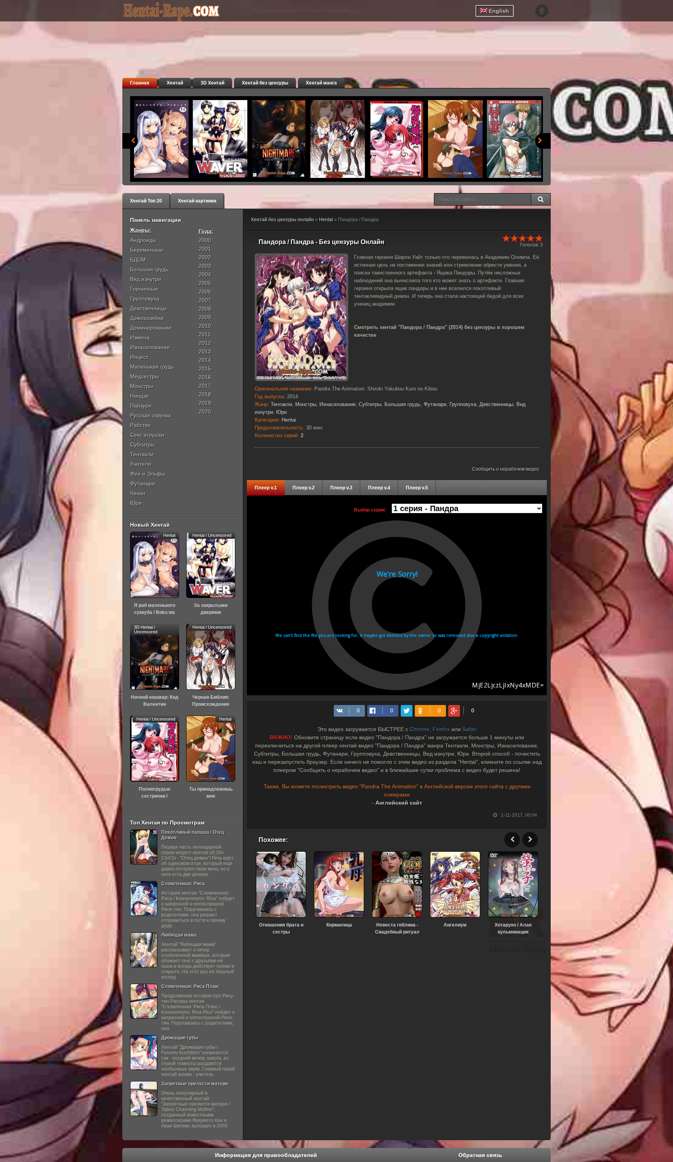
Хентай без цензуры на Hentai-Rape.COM (180, 11)
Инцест (139, 357)
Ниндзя (139, 396)
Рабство (140, 425)
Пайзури (141, 406)
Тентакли (281, 404)
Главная (139, 83)
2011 (205, 334)
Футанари (435, 404)
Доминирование (150, 328)
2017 (205, 386)
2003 (205, 266)
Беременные (146, 250)
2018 (205, 394)
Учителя (140, 464)
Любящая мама (179, 935)
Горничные (144, 289)
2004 (205, 274)
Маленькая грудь (152, 367)
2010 (205, 326)
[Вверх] (542, 11)
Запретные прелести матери (194, 1083)
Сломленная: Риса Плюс (190, 986)
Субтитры (370, 404)
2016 (205, 377)
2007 (205, 300)
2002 (205, 257)
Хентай (175, 83)
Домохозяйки (147, 318)
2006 (205, 291)
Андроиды (143, 240)
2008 (205, 309)
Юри (281, 412)
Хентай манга (321, 83)
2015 (205, 369)
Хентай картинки (197, 201)
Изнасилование (337, 404)
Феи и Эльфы (147, 474)
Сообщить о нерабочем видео (505, 469)
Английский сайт (398, 803)
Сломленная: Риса (183, 883)
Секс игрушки (147, 435)
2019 (205, 403)
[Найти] (540, 199)
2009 (205, 317)
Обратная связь (480, 1155)
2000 (205, 240)
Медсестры (144, 376)
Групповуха (462, 404)
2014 (205, 360)
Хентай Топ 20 (146, 201)
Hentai (326, 219)
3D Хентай (212, 83)
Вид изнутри (145, 279)
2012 (205, 343)
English (498, 11)
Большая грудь (402, 404)
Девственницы (496, 404)
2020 (205, 411)
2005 (205, 283)
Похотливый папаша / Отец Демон (192, 835)
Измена (140, 337)
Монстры (305, 404)
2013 (205, 351)
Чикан (137, 493)
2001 (205, 249)
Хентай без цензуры (265, 83)
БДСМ (138, 260)
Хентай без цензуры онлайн (282, 219)
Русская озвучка (150, 415)
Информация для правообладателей (266, 1155)
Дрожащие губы (179, 1038)
